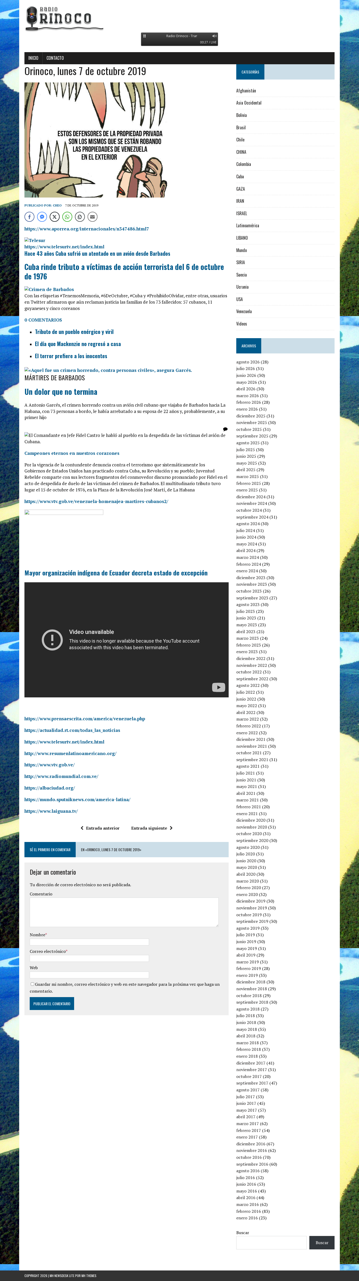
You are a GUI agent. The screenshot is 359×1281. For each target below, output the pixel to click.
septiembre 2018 (252, 1002)
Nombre (37, 935)
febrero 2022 (248, 726)
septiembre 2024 (252, 517)
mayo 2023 (246, 625)
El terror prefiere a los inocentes (71, 356)
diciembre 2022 (250, 658)
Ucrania (242, 287)
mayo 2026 (246, 382)
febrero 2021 (248, 807)
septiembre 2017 (252, 1083)
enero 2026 (247, 409)
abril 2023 (245, 631)
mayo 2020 (246, 867)
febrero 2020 (248, 887)
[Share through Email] (93, 217)
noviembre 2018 (251, 989)
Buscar (242, 1232)
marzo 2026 (247, 395)
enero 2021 (247, 813)
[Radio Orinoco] (179, 18)
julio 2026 (245, 368)
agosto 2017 (248, 1090)
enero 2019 (247, 975)
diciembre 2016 (250, 1144)
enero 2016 (247, 1218)
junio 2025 (246, 456)
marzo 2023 (247, 638)
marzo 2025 (247, 476)
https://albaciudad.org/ (49, 788)
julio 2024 (245, 530)
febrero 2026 (248, 402)
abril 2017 (245, 1117)
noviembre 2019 (251, 908)
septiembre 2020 (252, 840)
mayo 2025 (246, 463)
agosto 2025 (248, 443)
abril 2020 (245, 874)
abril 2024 (245, 550)
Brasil (241, 127)
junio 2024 (246, 537)
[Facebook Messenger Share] (42, 217)
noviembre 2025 (251, 422)
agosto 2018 (248, 1009)
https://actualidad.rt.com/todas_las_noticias (72, 730)
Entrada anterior (103, 828)
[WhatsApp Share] (67, 217)
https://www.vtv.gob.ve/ (49, 765)
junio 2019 (246, 941)
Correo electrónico (48, 951)
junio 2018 (246, 1022)
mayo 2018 (246, 1029)
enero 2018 (247, 1056)
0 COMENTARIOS (43, 320)
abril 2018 (245, 1036)
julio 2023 (245, 611)
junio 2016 (246, 1184)
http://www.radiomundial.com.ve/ (61, 776)
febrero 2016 (248, 1211)
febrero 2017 (248, 1130)
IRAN (240, 201)
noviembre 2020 (251, 827)
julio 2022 (245, 692)
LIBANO (242, 238)
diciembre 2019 (250, 901)
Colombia (243, 164)
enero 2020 (247, 894)
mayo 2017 (246, 1110)
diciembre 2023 (250, 577)
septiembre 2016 (252, 1164)
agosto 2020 (248, 847)
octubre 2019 (249, 915)
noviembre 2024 (251, 503)
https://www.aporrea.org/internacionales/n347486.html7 (86, 229)
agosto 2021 (248, 766)
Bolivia (241, 115)
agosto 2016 (248, 1171)
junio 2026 (246, 375)
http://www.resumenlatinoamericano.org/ (70, 753)
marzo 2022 (247, 719)
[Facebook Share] (29, 217)
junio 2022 (246, 699)
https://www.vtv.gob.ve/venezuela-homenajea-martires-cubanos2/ (96, 501)
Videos (241, 324)
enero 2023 (247, 651)
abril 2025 (245, 469)
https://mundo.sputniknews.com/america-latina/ (77, 799)
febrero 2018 (248, 1049)
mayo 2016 (246, 1191)
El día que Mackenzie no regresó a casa (78, 344)
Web (34, 967)
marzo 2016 (247, 1204)
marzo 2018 (247, 1043)
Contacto (55, 58)
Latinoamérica (247, 225)
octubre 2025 (249, 429)
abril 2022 (245, 712)
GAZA (240, 189)
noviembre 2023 (251, 584)
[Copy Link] (80, 217)
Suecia (241, 275)
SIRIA (240, 262)
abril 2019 (245, 955)
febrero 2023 (248, 645)
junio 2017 (246, 1103)
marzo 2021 (247, 800)
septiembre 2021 (252, 759)
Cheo (57, 205)
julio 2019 (245, 935)
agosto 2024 (248, 523)
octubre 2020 (249, 833)
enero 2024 (247, 571)
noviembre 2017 (251, 1069)
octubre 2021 (249, 753)
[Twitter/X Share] (55, 217)
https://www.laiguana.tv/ (51, 811)
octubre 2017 (249, 1076)
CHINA (241, 152)
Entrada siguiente (149, 828)
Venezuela (244, 311)
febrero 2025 (248, 483)
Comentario (41, 894)
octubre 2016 (249, 1157)
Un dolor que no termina (60, 391)
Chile (240, 139)
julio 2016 (245, 1177)
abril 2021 (245, 793)
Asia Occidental (248, 103)
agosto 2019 (248, 928)
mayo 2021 (246, 786)
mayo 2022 (246, 705)
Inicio (33, 58)
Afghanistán (246, 90)
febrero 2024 (248, 564)
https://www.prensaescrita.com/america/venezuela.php (84, 719)
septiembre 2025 (252, 436)
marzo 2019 (247, 962)
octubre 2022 (249, 672)
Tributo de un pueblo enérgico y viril (74, 332)
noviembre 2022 (251, 665)
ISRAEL (241, 213)
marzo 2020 (247, 881)
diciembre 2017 (250, 1063)
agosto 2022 (248, 685)
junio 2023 (246, 618)
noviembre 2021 (251, 746)
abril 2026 (245, 389)
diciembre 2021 (250, 739)
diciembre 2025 (250, 416)
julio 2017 (245, 1097)
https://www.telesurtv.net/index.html (64, 247)
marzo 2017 (247, 1123)
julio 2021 (245, 773)
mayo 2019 (246, 948)
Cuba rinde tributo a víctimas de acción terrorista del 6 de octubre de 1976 (124, 271)
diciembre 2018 (250, 982)
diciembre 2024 (250, 497)
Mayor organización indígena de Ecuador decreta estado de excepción (116, 572)
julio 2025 (245, 449)
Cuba (240, 176)
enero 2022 (247, 733)
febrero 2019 (248, 968)
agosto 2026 (248, 362)
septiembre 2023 (252, 598)
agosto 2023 (248, 604)
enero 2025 (247, 490)
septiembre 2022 (252, 679)
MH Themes (88, 1275)
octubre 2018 (249, 995)
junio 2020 (246, 861)
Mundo (241, 250)
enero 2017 (247, 1137)
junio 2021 (246, 780)
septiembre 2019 (252, 921)
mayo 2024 (246, 544)
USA (239, 299)
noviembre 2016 (251, 1150)
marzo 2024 (247, 557)
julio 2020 (245, 854)
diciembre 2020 (250, 820)
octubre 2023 (249, 591)
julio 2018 (245, 1015)
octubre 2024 (249, 510)
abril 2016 (245, 1197)
